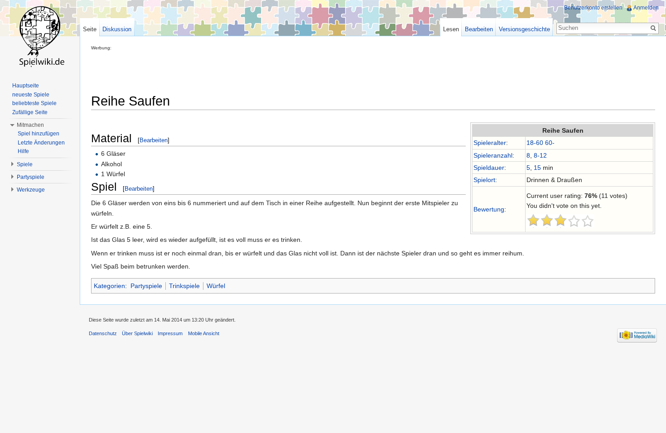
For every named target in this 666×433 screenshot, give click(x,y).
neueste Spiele (30, 94)
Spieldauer (488, 167)
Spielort (484, 179)
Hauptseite (25, 85)
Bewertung (488, 209)
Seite (90, 29)
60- (550, 142)
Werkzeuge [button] (31, 190)
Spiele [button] (25, 164)
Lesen (451, 29)
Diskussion (116, 29)
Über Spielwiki (137, 333)
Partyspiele (146, 285)
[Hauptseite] (40, 36)
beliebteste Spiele (34, 103)
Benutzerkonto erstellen (593, 8)
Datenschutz (103, 333)
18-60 (534, 142)
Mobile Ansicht (203, 333)
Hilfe (23, 151)
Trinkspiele (184, 285)
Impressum (170, 333)
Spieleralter (489, 142)
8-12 (540, 155)
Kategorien (109, 285)
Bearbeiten (154, 140)
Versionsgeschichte (524, 29)
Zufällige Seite (30, 112)
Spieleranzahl (492, 155)
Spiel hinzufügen (38, 133)
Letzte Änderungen (41, 143)
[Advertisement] (256, 70)
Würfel (216, 285)
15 (537, 167)
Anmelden (646, 8)
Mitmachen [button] (30, 125)
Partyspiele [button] (30, 177)
